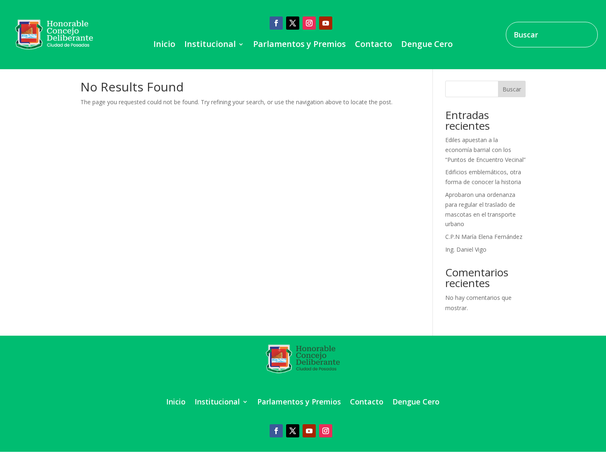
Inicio (164, 45)
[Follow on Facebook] (276, 23)
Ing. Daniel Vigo (465, 249)
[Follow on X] (292, 23)
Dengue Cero (427, 45)
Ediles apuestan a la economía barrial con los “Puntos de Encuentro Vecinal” (485, 150)
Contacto (373, 45)
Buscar (512, 89)
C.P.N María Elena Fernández (483, 237)
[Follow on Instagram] (309, 23)
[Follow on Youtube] (325, 23)
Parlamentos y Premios (299, 45)
